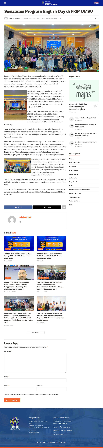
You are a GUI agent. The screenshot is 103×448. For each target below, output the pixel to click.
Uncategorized (74, 201)
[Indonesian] (97, 3)
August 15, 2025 (9, 325)
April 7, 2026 (41, 260)
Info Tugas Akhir (74, 162)
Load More (35, 332)
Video (71, 205)
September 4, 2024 (29, 18)
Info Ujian (72, 166)
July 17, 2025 (41, 322)
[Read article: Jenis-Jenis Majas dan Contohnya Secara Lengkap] (84, 90)
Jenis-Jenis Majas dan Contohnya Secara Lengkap (78, 106)
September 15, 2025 (10, 291)
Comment (8, 351)
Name (6, 377)
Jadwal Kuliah (73, 174)
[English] (95, 3)
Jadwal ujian (73, 178)
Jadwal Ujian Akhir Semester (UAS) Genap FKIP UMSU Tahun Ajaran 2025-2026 (18, 256)
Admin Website (15, 18)
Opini (71, 185)
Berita (39, 18)
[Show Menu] (5, 3)
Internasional (46, 18)
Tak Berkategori (74, 197)
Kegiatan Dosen (56, 18)
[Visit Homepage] (49, 3)
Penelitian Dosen (75, 193)
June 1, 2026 (8, 260)
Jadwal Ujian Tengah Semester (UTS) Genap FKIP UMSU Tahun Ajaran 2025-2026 (49, 256)
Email (6, 385)
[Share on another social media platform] (64, 207)
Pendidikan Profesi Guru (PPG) (79, 189)
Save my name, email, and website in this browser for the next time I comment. (32, 394)
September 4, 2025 (42, 291)
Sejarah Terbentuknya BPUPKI (85, 118)
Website (39, 385)
